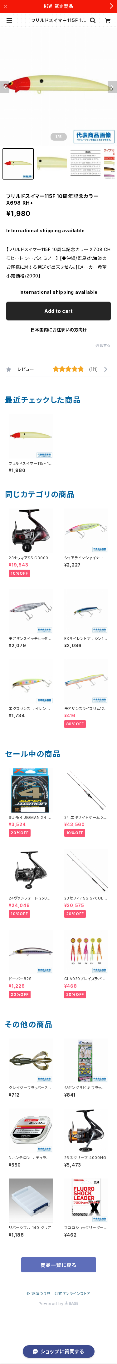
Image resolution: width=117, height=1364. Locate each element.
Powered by (52, 1303)
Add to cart (58, 311)
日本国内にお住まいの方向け (59, 329)
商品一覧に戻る (59, 1265)
